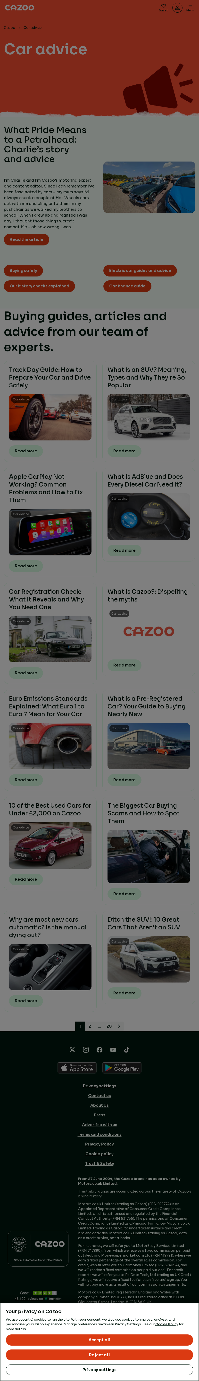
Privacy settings (99, 1369)
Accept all (100, 1339)
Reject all (99, 1354)
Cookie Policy (166, 1324)
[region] (99, 1342)
